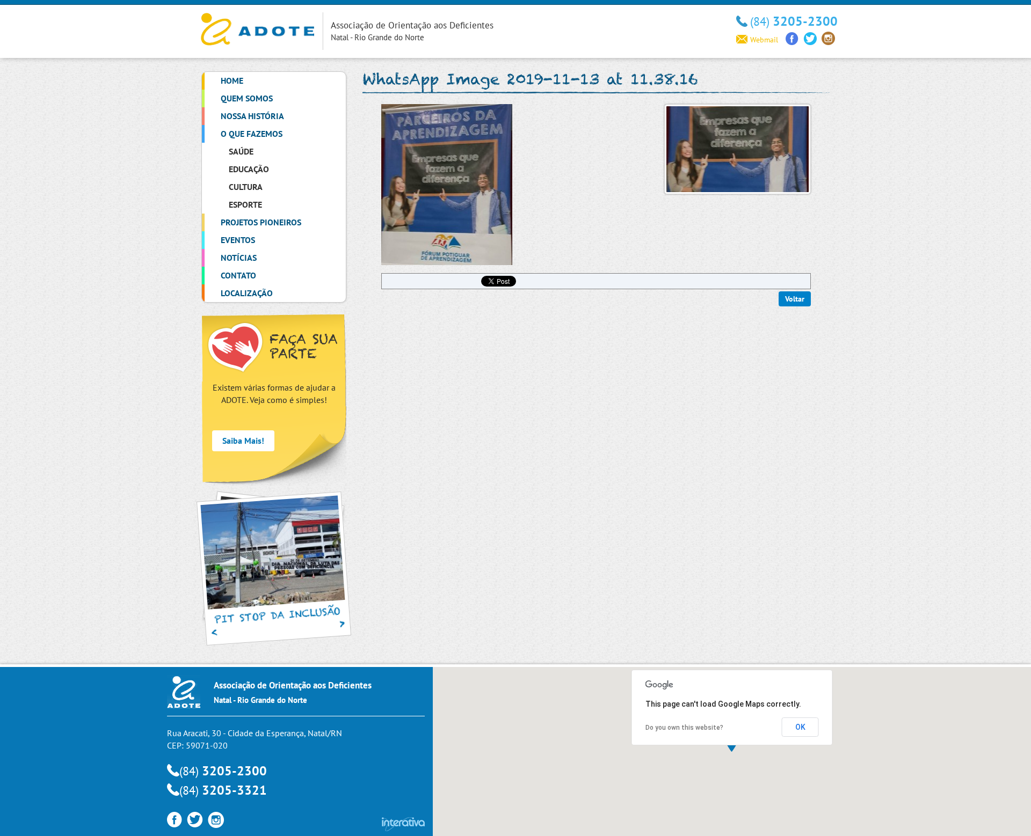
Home (232, 80)
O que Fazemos (251, 133)
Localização (247, 293)
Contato (238, 275)
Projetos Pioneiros (261, 222)
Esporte (245, 204)
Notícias (239, 257)
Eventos (238, 239)
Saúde (241, 151)
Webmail (764, 40)
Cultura (246, 186)
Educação (249, 169)
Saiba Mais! (243, 440)
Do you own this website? (684, 727)
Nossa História (252, 116)
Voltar (794, 299)
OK (800, 727)
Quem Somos (247, 98)
